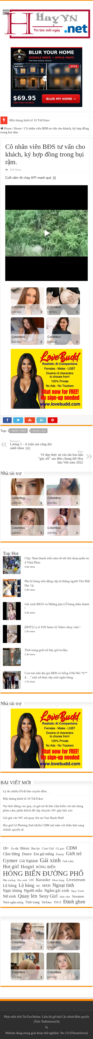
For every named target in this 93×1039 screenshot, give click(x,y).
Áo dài (14, 848)
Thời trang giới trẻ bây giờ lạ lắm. (46, 650)
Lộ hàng (26, 885)
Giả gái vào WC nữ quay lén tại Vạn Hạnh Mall (33, 818)
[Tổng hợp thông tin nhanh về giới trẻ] (46, 22)
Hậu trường (9, 880)
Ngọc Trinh (77, 890)
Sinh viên (65, 896)
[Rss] (46, 1027)
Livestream (75, 879)
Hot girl (11, 866)
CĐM (71, 847)
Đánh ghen (74, 901)
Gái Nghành (28, 861)
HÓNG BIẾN (46, 867)
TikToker (46, 902)
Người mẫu (33, 890)
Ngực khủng (12, 890)
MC (38, 885)
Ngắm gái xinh (56, 890)
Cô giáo (60, 848)
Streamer (78, 896)
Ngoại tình (63, 885)
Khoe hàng (58, 880)
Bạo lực (35, 848)
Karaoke (43, 879)
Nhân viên (18, 430)
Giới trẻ (74, 853)
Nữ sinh (9, 896)
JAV (31, 880)
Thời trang (32, 902)
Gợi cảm (68, 861)
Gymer (10, 860)
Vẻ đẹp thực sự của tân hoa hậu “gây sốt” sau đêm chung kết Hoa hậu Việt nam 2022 (60, 457)
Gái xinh (50, 860)
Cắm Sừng (11, 854)
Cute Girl (48, 848)
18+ (6, 848)
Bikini (24, 848)
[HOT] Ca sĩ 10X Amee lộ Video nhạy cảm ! (52, 627)
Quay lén (39, 430)
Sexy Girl (48, 896)
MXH (46, 886)
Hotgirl (27, 866)
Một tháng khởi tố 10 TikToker (29, 120)
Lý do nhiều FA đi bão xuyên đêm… (26, 791)
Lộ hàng (10, 885)
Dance (27, 854)
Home (7, 128)
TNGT (57, 902)
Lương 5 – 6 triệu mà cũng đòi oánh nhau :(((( (31, 445)
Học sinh (22, 880)
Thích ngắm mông (13, 902)
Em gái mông (44, 854)
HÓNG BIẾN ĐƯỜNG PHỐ (43, 873)
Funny (60, 854)
